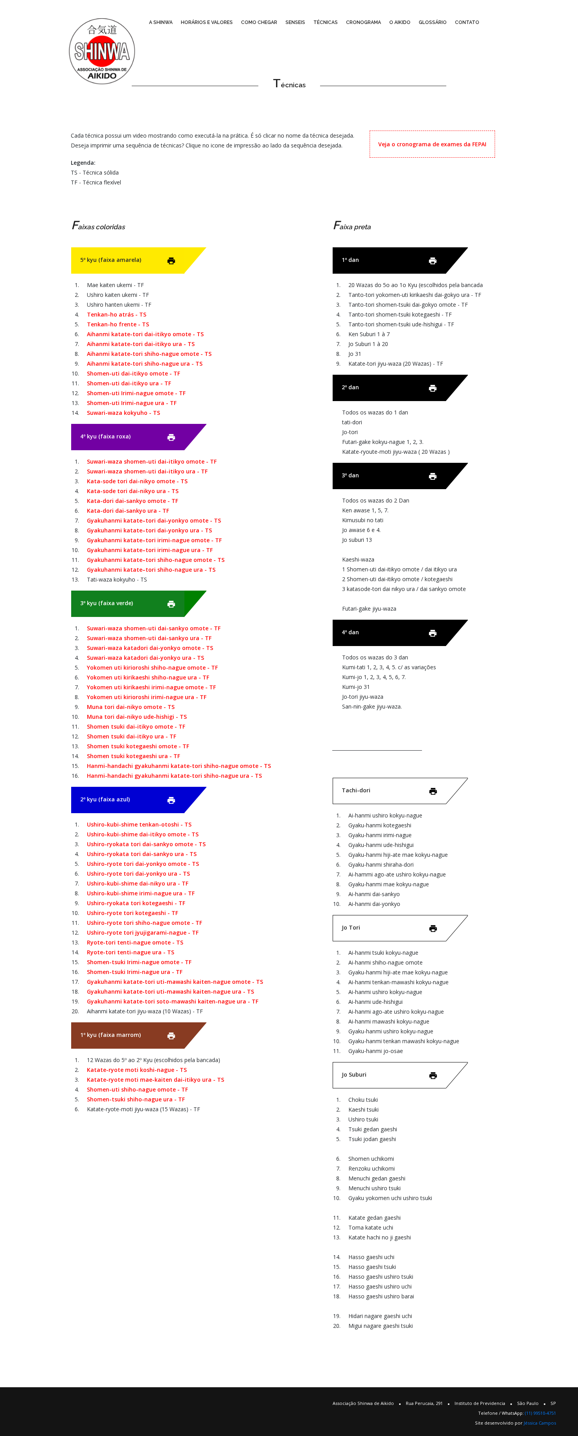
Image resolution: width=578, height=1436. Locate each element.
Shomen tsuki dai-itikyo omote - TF (136, 726)
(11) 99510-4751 (540, 1413)
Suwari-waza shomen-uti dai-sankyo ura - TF (149, 638)
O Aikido (399, 22)
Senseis (295, 22)
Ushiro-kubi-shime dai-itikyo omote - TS (143, 834)
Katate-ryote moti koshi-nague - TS (137, 1069)
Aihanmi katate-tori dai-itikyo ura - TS (141, 344)
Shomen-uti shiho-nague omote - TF (137, 1089)
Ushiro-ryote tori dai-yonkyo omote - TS (143, 863)
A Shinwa (161, 22)
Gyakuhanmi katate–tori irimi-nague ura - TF (150, 550)
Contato (467, 22)
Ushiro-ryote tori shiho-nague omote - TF (144, 922)
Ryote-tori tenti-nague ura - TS (130, 952)
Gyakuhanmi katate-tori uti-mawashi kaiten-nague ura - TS (170, 991)
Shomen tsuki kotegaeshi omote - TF (138, 746)
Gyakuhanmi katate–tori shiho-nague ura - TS (151, 569)
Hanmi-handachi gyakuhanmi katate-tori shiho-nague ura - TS (174, 775)
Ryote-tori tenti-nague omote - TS (135, 942)
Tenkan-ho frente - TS (118, 324)
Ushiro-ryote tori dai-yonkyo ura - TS (138, 873)
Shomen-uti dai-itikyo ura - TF (129, 383)
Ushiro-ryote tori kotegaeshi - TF (132, 913)
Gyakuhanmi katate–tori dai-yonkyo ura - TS (149, 530)
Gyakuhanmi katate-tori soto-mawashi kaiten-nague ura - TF (172, 1001)
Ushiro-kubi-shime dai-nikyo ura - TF (137, 883)
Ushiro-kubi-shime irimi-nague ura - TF (141, 893)
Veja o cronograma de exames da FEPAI (432, 144)
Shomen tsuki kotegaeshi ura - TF (133, 756)
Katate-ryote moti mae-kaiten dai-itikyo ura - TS (155, 1079)
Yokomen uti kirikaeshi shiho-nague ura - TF (148, 677)
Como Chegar (259, 22)
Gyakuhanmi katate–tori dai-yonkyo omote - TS (154, 520)
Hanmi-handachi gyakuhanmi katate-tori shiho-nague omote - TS (179, 766)
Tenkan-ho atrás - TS (116, 314)
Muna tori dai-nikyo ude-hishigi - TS (137, 716)
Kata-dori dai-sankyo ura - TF (128, 510)
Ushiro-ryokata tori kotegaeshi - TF (136, 903)
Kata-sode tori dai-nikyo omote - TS (137, 481)
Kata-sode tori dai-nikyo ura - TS (133, 491)
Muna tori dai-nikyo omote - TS (131, 707)
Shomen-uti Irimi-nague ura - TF (132, 403)
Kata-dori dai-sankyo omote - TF (132, 500)
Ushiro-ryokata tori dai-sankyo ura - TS (142, 854)
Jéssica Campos (540, 1423)
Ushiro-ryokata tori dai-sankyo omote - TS (146, 844)
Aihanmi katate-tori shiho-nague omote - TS (149, 353)
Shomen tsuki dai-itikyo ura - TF (131, 736)
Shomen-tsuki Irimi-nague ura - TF (134, 972)
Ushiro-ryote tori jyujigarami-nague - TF (143, 932)
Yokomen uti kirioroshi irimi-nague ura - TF (146, 697)
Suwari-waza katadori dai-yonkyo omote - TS (150, 648)
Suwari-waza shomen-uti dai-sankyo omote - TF (154, 628)
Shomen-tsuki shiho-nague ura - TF (136, 1099)
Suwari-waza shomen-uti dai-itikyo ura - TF (147, 471)
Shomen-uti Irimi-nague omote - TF (136, 393)
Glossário (433, 22)
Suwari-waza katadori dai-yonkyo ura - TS (145, 657)
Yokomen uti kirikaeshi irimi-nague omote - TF (151, 687)
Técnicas (325, 22)
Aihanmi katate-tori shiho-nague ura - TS (144, 363)
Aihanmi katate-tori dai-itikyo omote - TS (145, 334)
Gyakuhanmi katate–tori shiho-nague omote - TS (156, 559)
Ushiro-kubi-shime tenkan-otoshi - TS (139, 824)
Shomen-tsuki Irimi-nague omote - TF (139, 962)
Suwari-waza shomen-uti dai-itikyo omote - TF (152, 461)
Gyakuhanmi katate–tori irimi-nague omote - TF (154, 540)
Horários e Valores (207, 22)
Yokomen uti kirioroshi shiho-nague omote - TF (152, 667)
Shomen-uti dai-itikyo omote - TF (133, 373)
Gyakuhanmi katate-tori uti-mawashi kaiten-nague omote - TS (175, 981)
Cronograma (363, 22)
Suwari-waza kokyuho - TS (123, 412)
